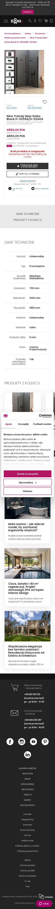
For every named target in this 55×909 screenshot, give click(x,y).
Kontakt (28, 814)
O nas (27, 881)
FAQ (28, 886)
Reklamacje (27, 840)
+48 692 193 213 (17, 189)
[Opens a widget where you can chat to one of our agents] (44, 904)
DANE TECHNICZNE (27, 214)
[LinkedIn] (27, 757)
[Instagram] (21, 744)
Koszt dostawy (27, 830)
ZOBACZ (28, 12)
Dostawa (27, 824)
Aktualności (27, 805)
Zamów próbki (27, 870)
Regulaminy (28, 819)
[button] (10, 54)
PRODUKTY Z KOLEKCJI (27, 220)
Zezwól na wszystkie (27, 474)
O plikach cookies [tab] (42, 424)
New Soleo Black (35, 107)
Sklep (27, 778)
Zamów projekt (27, 865)
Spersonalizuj (26, 482)
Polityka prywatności (27, 851)
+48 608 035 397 (33, 719)
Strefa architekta (27, 875)
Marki (27, 800)
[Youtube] (33, 744)
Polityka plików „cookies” (27, 845)
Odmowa (27, 491)
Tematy (27, 794)
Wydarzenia (27, 784)
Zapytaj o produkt (27, 181)
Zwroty (27, 835)
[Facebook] (9, 744)
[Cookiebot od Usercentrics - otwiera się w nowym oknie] (39, 416)
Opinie (27, 860)
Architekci (27, 789)
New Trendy (12, 107)
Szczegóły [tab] (23, 424)
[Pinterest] (45, 744)
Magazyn (27, 773)
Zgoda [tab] (8, 424)
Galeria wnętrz (27, 768)
